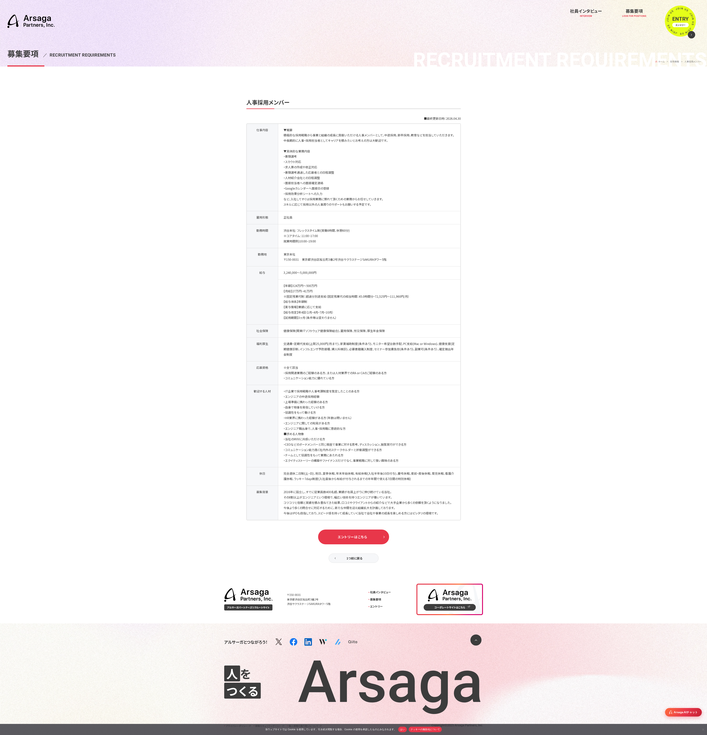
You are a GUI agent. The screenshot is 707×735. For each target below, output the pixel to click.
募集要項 (375, 599)
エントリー (376, 606)
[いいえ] (702, 729)
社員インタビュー (380, 592)
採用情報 (674, 61)
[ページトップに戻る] (475, 640)
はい (402, 729)
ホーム (661, 61)
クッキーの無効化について (425, 729)
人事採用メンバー (692, 61)
